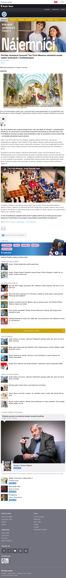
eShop (4, 524)
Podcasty (5, 538)
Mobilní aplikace (7, 541)
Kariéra (36, 524)
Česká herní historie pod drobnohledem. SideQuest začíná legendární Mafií (36, 363)
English (29, 573)
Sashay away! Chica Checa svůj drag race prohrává (27, 385)
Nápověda (37, 519)
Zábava (4, 20)
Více (57, 20)
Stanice (4, 522)
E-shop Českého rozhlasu (12, 412)
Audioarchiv (55, 9)
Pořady (21, 20)
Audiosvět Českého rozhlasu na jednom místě (14, 257)
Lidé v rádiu (37, 522)
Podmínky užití (21, 573)
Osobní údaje (11, 573)
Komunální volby (7, 519)
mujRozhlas (5, 241)
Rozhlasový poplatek (40, 529)
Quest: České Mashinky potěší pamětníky (24, 264)
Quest (3, 63)
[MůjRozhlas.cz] (3, 71)
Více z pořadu (7, 336)
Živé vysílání (6, 249)
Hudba (50, 20)
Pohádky (25, 245)
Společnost (41, 20)
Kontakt (36, 527)
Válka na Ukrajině (7, 517)
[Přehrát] (3, 119)
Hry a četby (6, 245)
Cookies (3, 573)
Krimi (15, 245)
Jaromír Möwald (30, 222)
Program (47, 9)
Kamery (63, 9)
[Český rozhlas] (6, 2)
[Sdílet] (4, 125)
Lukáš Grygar (20, 222)
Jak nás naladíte (39, 517)
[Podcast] (1, 125)
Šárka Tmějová (10, 222)
